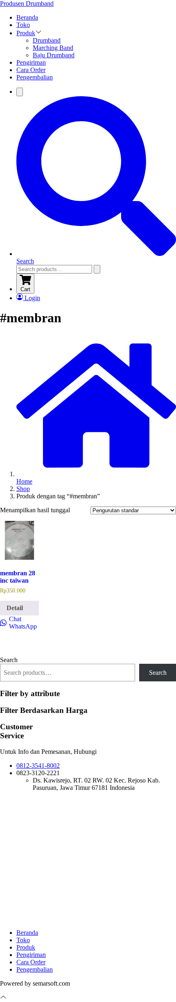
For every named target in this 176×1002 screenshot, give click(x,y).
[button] (38, 32)
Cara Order (30, 69)
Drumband (47, 40)
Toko (23, 24)
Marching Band (53, 47)
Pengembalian (34, 77)
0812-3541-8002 (38, 765)
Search (9, 659)
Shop (23, 488)
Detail (15, 607)
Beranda (27, 17)
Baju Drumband (53, 55)
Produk (25, 32)
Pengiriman (31, 62)
